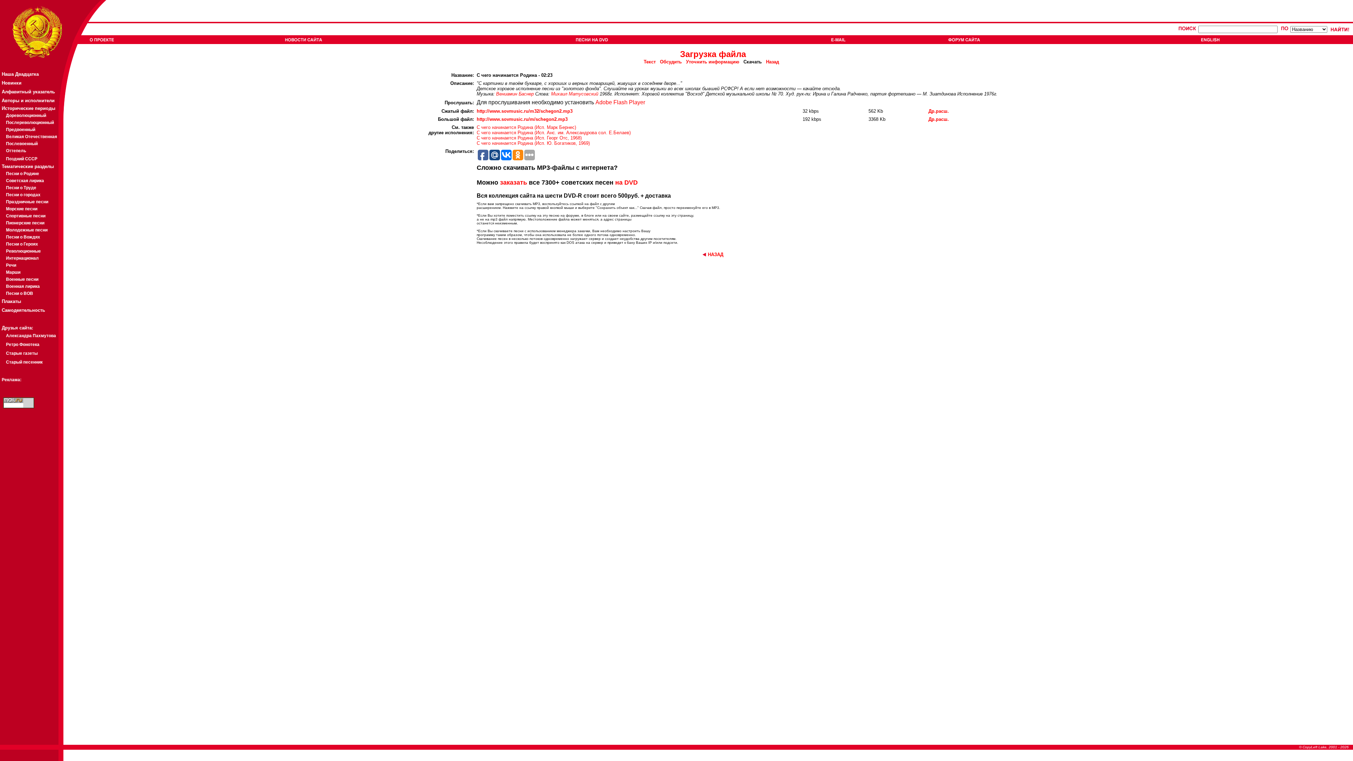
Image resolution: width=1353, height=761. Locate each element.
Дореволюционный (26, 115)
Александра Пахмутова (31, 335)
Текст (650, 61)
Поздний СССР (21, 158)
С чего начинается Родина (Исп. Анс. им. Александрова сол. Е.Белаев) (554, 132)
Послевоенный (22, 143)
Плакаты (11, 301)
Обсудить (671, 61)
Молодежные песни (27, 230)
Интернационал (22, 258)
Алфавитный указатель (28, 91)
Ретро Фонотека (22, 344)
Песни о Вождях (23, 237)
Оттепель (16, 150)
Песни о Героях (22, 244)
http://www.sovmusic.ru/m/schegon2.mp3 (522, 119)
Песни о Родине (22, 173)
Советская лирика (25, 180)
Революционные (23, 251)
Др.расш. (938, 111)
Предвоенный (20, 129)
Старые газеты (22, 353)
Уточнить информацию (712, 61)
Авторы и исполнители (28, 100)
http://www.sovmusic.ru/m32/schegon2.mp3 (525, 111)
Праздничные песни (27, 201)
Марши (13, 272)
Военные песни (22, 279)
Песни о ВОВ (19, 293)
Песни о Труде (21, 187)
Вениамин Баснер (515, 94)
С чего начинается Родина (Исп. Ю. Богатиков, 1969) (533, 143)
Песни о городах (23, 194)
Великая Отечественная (31, 136)
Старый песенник (24, 362)
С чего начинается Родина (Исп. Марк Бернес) (526, 127)
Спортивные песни (25, 216)
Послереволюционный (30, 122)
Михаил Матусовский (574, 94)
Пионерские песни (25, 223)
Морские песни (21, 208)
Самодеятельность (23, 310)
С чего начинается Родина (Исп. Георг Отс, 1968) (529, 138)
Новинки (11, 83)
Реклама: (11, 379)
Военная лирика (23, 286)
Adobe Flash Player (620, 102)
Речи (11, 265)
